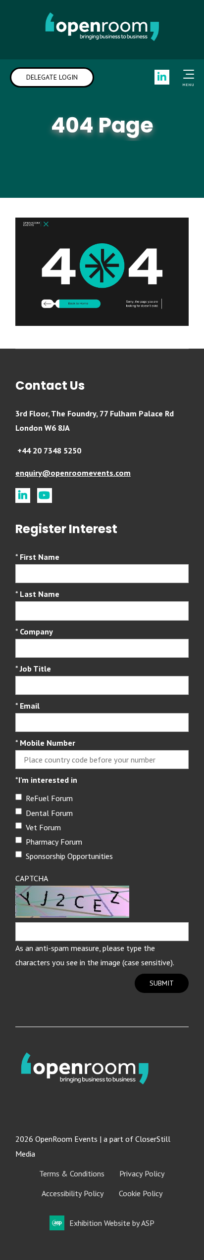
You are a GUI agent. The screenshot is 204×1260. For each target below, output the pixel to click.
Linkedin (161, 77)
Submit (162, 983)
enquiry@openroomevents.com (73, 473)
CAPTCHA (31, 878)
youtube (44, 495)
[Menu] (186, 74)
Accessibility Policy (73, 1193)
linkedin (22, 495)
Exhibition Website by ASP (111, 1223)
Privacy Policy (142, 1173)
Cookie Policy (141, 1193)
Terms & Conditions (71, 1173)
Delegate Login (52, 77)
